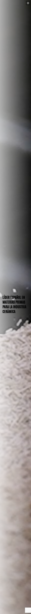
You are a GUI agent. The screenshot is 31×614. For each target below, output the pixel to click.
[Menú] (28, 3)
